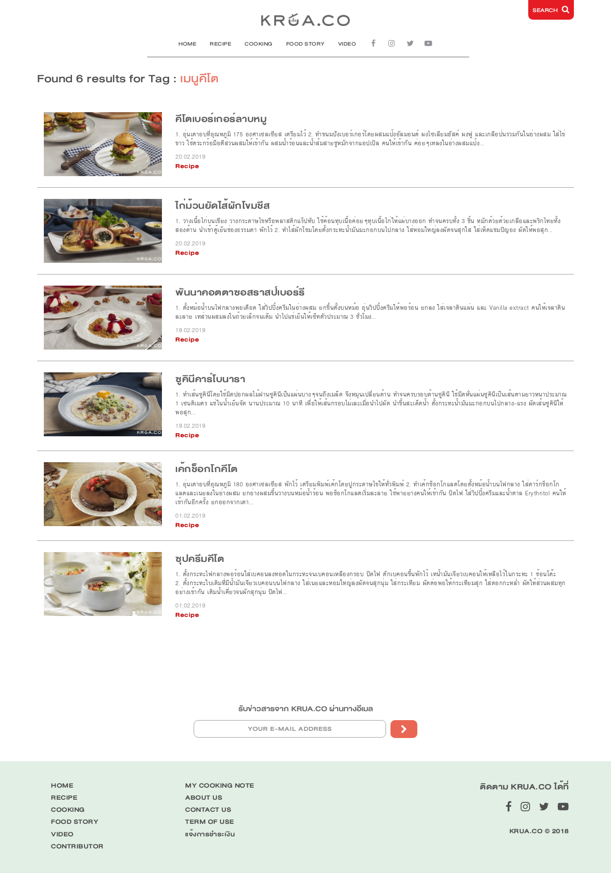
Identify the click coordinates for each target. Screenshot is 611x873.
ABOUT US (203, 797)
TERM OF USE (209, 821)
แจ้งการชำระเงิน (210, 834)
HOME (187, 43)
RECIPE (220, 43)
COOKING (259, 43)
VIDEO (347, 43)
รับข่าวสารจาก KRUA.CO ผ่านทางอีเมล (305, 708)
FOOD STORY (305, 43)
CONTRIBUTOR (77, 846)
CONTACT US (208, 809)
